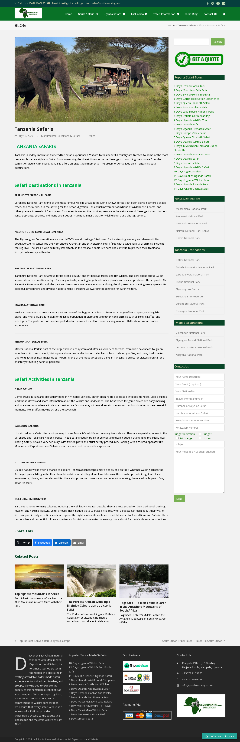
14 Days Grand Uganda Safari (191, 188)
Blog (201, 25)
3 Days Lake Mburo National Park (194, 111)
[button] (224, 13)
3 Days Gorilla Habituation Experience (196, 98)
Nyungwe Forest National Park (194, 340)
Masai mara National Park (191, 209)
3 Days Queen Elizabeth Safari (192, 103)
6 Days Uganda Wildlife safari (191, 141)
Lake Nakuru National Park (191, 223)
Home (171, 25)
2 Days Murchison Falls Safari (191, 90)
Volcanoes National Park (190, 332)
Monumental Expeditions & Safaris (60, 135)
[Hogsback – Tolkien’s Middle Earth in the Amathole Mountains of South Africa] (143, 581)
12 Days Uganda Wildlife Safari (192, 180)
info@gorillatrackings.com (197, 685)
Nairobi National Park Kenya (192, 230)
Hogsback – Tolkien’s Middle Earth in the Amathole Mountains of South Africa (142, 606)
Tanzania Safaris (186, 25)
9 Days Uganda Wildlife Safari (191, 167)
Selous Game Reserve (189, 296)
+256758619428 (192, 679)
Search (218, 42)
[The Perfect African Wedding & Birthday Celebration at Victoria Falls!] (91, 580)
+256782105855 (192, 673)
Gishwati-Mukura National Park (194, 347)
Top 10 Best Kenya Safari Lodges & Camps (42, 641)
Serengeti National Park (190, 303)
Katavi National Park (188, 260)
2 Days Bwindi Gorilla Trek (189, 86)
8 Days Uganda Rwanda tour (191, 184)
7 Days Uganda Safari (186, 158)
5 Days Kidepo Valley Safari (190, 133)
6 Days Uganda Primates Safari (192, 154)
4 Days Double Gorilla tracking (192, 115)
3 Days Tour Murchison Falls (190, 107)
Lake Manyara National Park (192, 274)
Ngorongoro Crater (187, 289)
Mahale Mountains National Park (195, 267)
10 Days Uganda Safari (187, 171)
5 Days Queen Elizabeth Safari (192, 137)
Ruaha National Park (188, 282)
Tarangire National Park (190, 311)
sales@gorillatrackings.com (107, 3)
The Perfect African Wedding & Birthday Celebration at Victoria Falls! (89, 605)
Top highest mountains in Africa (37, 594)
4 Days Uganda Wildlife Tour (191, 120)
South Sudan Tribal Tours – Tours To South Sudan (192, 641)
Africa (92, 135)
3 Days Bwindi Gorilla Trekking (192, 94)
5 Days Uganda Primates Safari (192, 128)
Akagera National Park (189, 354)
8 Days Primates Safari (187, 163)
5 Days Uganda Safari (186, 124)
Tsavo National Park (188, 238)
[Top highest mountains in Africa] (39, 576)
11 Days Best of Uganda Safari (192, 176)
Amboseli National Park (190, 216)
